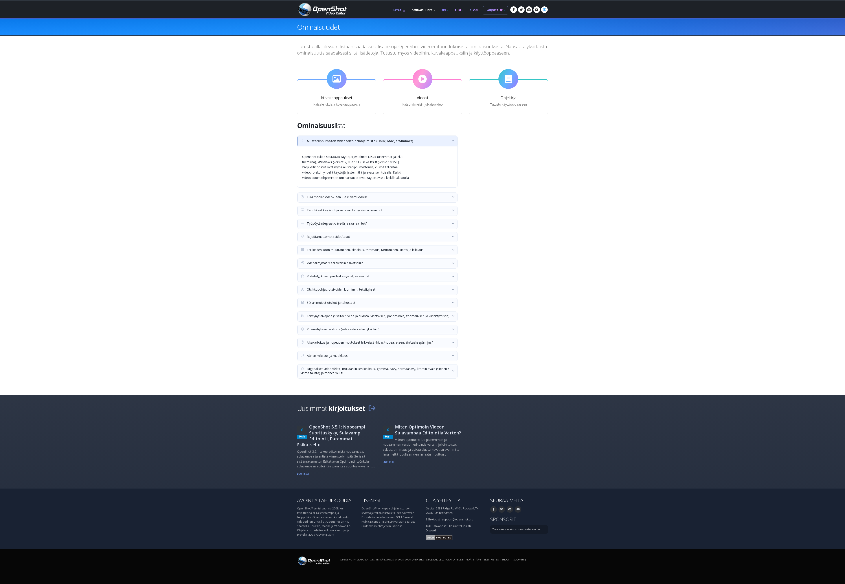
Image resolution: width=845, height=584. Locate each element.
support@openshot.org (457, 519)
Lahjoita (492, 10)
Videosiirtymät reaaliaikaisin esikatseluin (334, 263)
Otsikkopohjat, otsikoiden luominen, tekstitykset (340, 289)
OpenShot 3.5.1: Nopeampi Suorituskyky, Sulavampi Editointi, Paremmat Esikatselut (331, 436)
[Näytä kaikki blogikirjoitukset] (372, 408)
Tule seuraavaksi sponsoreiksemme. (516, 529)
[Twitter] (521, 9)
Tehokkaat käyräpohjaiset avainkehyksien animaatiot (344, 210)
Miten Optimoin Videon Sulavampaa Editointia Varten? (428, 430)
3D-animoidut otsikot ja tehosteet (330, 302)
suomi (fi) (519, 559)
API (443, 10)
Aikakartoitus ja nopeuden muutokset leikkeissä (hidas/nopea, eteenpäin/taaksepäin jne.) (369, 342)
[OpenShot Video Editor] (322, 9)
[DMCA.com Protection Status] (439, 537)
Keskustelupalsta (460, 526)
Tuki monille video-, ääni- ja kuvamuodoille (337, 197)
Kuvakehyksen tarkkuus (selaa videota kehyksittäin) (342, 329)
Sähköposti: (439, 526)
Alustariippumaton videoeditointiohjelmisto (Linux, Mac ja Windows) (359, 141)
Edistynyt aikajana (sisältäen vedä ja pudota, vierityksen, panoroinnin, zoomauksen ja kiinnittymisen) (377, 316)
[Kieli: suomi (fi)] (544, 9)
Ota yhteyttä (443, 500)
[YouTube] (536, 9)
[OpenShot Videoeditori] (313, 561)
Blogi (474, 10)
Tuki (458, 10)
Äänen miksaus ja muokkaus (327, 355)
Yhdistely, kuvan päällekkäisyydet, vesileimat (337, 276)
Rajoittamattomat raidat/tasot (328, 236)
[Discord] (529, 9)
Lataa (397, 10)
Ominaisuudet (422, 10)
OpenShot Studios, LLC (427, 559)
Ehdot (506, 559)
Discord (431, 530)
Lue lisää (303, 474)
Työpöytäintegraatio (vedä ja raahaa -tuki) (336, 223)
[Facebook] (513, 9)
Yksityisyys (491, 559)
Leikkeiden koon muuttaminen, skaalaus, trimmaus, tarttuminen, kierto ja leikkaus (364, 250)
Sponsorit (503, 519)
